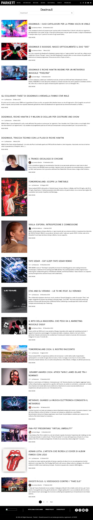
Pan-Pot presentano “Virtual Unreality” (51, 428)
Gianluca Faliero (37, 27)
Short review (33, 257)
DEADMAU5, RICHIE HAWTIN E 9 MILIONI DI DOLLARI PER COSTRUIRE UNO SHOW (40, 117)
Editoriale (32, 317)
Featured (32, 20)
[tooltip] (83, 3)
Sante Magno (36, 76)
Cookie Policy (60, 509)
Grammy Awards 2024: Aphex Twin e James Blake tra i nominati (58, 374)
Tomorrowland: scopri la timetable (48, 181)
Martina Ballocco (37, 228)
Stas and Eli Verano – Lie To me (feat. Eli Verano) (55, 291)
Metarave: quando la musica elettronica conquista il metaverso (58, 402)
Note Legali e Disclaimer (35, 509)
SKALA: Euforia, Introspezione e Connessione (53, 224)
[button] (72, 13)
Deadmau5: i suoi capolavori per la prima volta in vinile (59, 24)
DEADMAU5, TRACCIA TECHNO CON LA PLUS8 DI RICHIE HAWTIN (32, 138)
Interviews (48, 221)
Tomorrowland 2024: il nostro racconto (52, 349)
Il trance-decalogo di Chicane (46, 159)
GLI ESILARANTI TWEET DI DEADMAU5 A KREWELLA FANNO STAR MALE (35, 96)
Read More (32, 37)
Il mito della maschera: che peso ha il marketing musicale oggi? (55, 323)
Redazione (8, 99)
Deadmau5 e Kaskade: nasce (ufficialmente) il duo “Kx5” (59, 47)
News (37, 20)
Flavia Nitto (36, 407)
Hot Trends (39, 178)
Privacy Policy (50, 509)
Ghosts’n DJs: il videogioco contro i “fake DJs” (55, 481)
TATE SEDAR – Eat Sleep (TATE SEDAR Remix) (50, 261)
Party (51, 178)
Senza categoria (34, 346)
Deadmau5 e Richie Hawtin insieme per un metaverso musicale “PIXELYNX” (57, 71)
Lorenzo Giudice (37, 162)
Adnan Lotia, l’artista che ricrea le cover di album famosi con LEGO (57, 453)
